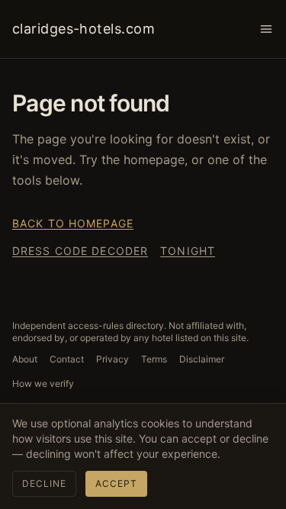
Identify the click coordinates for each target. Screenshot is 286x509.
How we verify (43, 383)
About (24, 359)
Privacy (112, 359)
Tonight (187, 250)
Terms (154, 359)
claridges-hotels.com (83, 29)
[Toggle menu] (266, 29)
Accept (116, 483)
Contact (67, 359)
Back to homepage (72, 223)
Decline (44, 483)
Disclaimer (201, 359)
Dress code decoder (80, 250)
